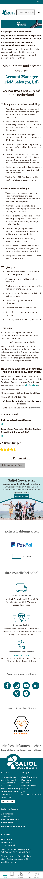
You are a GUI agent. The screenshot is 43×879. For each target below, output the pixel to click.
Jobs (23, 791)
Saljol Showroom (29, 777)
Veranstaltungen (9, 777)
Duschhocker (7, 813)
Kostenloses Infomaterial (13, 826)
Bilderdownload (8, 780)
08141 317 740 (21, 655)
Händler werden (29, 785)
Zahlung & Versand (10, 791)
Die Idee (25, 782)
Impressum (6, 797)
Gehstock (5, 816)
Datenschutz (7, 794)
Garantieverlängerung (31, 794)
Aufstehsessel (7, 822)
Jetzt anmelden (21, 496)
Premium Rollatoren (10, 819)
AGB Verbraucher (9, 782)
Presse (24, 788)
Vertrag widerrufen (8, 801)
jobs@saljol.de (31, 385)
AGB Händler (7, 785)
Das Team (26, 780)
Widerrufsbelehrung (10, 788)
